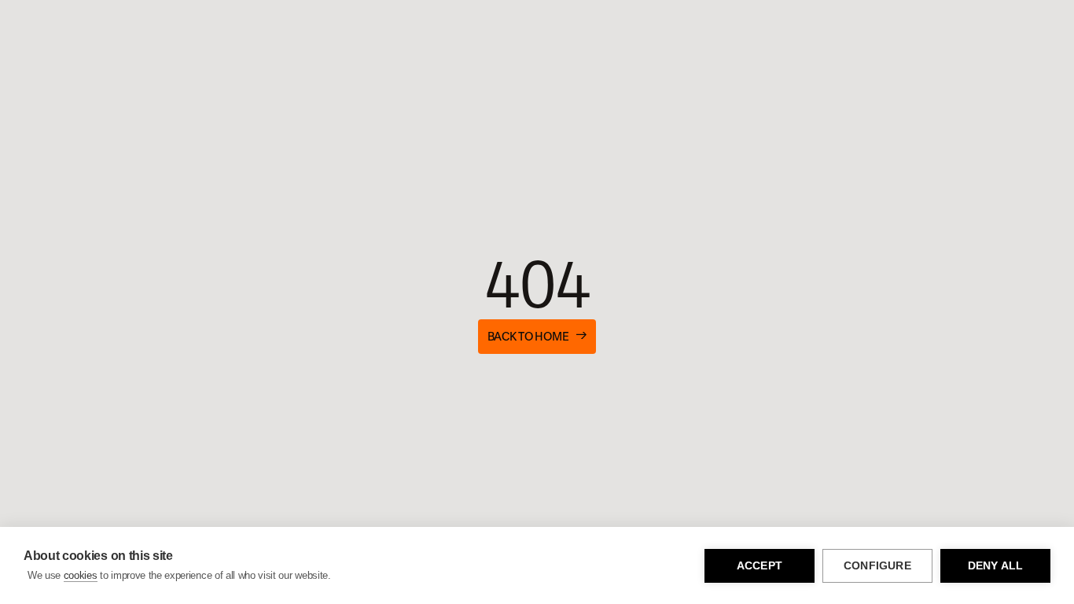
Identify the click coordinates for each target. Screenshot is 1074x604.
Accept (759, 566)
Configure (877, 566)
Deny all (996, 566)
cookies (80, 575)
